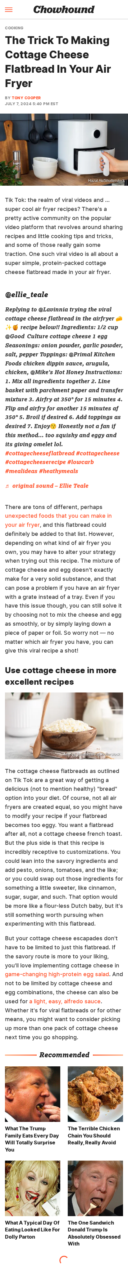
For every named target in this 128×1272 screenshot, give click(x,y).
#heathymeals (58, 470)
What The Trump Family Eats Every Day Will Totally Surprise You (32, 1138)
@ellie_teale (26, 294)
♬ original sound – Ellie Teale (46, 485)
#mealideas (21, 470)
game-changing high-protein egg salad (57, 974)
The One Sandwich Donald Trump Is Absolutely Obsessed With (94, 1233)
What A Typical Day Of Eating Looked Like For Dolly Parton (32, 1230)
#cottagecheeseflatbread (39, 453)
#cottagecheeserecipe (35, 461)
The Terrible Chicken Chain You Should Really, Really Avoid (94, 1135)
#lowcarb (80, 461)
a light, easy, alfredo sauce (65, 1001)
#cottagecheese (97, 453)
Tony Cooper (26, 97)
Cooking (14, 28)
